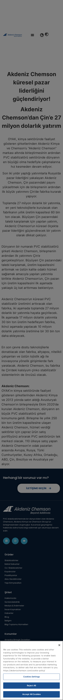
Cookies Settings (31, 676)
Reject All (31, 685)
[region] (31, 670)
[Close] (59, 645)
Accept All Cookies (31, 694)
